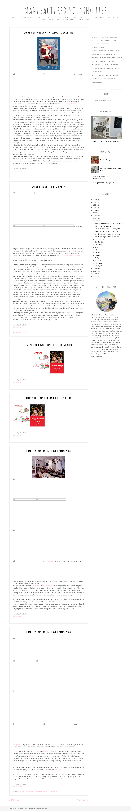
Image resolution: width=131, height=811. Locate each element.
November (98, 239)
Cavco (102, 61)
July (96, 250)
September (98, 245)
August (97, 247)
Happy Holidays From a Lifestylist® (48, 398)
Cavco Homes (111, 61)
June (96, 253)
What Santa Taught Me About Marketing (48, 32)
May (96, 255)
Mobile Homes (97, 79)
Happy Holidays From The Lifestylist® (48, 345)
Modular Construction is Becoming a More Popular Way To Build (103, 183)
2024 (95, 200)
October (98, 242)
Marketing (21, 332)
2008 (95, 274)
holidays (95, 61)
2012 (95, 215)
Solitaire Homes (109, 79)
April (96, 258)
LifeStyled (32, 590)
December (98, 221)
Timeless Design (105, 160)
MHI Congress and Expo (100, 75)
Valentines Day (97, 82)
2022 (95, 202)
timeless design (113, 51)
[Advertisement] (99, 393)
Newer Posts (15, 800)
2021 (95, 205)
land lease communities (100, 44)
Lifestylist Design (98, 72)
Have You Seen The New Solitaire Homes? (106, 141)
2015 (95, 208)
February (98, 263)
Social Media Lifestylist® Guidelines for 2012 (100, 177)
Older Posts (81, 800)
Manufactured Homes (26, 791)
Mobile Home (114, 75)
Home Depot (58, 602)
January (97, 266)
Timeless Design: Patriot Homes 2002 (48, 451)
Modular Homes (52, 791)
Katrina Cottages (98, 47)
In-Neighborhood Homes (100, 65)
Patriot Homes (47, 586)
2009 (95, 271)
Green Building (110, 40)
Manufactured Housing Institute (104, 54)
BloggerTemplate (42, 808)
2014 (95, 210)
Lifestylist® (50, 561)
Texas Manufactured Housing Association (107, 58)
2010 (95, 268)
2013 (95, 213)
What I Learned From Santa (48, 187)
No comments (17, 171)
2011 (95, 218)
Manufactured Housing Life (65, 10)
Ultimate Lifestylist (99, 51)
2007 (95, 276)
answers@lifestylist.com (72, 104)
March (97, 260)
